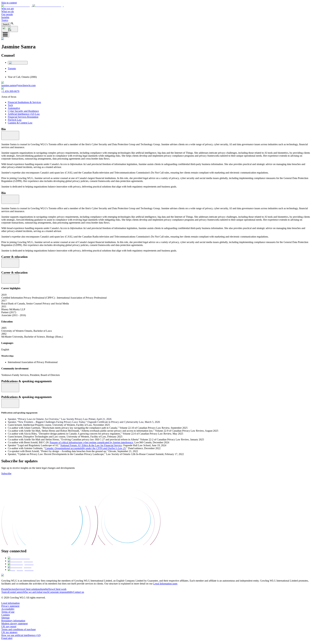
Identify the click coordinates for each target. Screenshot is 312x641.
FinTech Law (15, 119)
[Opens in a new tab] (19, 558)
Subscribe (6, 473)
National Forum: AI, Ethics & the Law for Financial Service (91, 445)
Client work (60, 589)
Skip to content (9, 2)
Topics (4, 20)
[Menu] (5, 34)
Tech (10, 105)
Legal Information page (165, 583)
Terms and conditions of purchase (18, 629)
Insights (5, 17)
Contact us (78, 592)
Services (20, 589)
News (51, 589)
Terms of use (7, 611)
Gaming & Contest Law (20, 122)
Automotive (14, 108)
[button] (32, 5)
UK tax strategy (9, 632)
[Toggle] (10, 135)
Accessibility (7, 609)
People (4, 589)
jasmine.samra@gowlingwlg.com (18, 85)
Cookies (5, 614)
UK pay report (8, 626)
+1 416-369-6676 (10, 91)
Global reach (42, 592)
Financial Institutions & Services (24, 102)
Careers (19, 592)
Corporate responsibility (61, 592)
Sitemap (5, 617)
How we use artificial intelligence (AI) (21, 635)
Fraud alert (6, 638)
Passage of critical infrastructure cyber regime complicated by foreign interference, (92, 442)
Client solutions (32, 589)
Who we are (7, 8)
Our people (7, 14)
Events (11, 592)
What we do (7, 11)
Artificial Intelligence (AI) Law (24, 114)
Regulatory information (13, 620)
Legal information (10, 603)
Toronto (12, 68)
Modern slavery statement (14, 623)
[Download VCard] (18, 62)
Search (6, 24)
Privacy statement (10, 606)
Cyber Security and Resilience (23, 111)
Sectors (12, 589)
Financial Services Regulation (23, 116)
